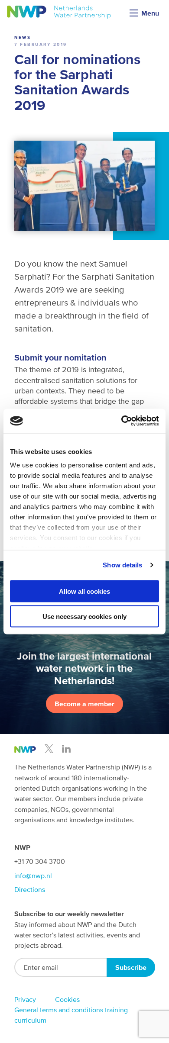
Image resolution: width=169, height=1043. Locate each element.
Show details (122, 565)
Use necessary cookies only (84, 616)
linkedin (66, 748)
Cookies (67, 999)
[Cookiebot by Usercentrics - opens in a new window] (121, 421)
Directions (29, 889)
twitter (49, 748)
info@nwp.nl (33, 875)
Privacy (25, 999)
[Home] (59, 12)
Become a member (84, 704)
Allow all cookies (84, 591)
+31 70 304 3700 (39, 861)
